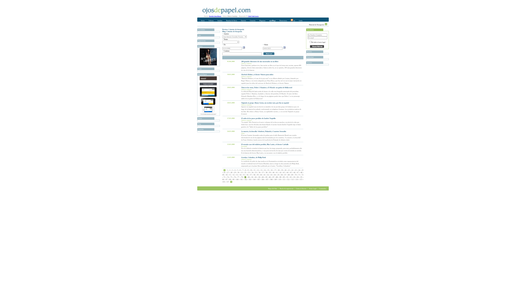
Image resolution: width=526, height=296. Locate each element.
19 (282, 170)
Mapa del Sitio (272, 188)
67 (285, 175)
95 (301, 177)
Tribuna (211, 20)
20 (285, 170)
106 (262, 179)
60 (261, 175)
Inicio (203, 20)
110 (279, 179)
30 (238, 172)
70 (296, 175)
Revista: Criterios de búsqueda (233, 29)
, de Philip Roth (253, 157)
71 (299, 175)
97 (226, 179)
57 (251, 175)
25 (302, 170)
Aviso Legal (313, 188)
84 (263, 177)
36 (259, 172)
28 (231, 172)
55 (244, 175)
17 (275, 170)
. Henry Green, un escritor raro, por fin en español (265, 103)
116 (223, 182)
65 (278, 175)
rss (294, 20)
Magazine (262, 20)
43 (284, 172)
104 (254, 179)
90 (284, 177)
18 (278, 170)
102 (246, 179)
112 (288, 179)
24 (299, 170)
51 (230, 175)
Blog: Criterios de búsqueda (232, 31)
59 (257, 175)
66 (282, 175)
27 (228, 172)
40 (273, 172)
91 (287, 177)
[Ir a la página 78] (224, 170)
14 (265, 170)
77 (238, 177)
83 (259, 177)
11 (254, 170)
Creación (252, 20)
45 (291, 172)
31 (242, 172)
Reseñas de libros (231, 20)
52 (233, 175)
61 (264, 175)
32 (245, 172)
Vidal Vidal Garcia (253, 16)
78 (242, 177)
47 (298, 172)
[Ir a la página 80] (231, 182)
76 (235, 177)
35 (256, 172)
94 (298, 177)
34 (252, 172)
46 (294, 172)
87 (273, 177)
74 (228, 177)
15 (268, 170)
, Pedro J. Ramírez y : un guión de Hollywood (266, 88)
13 (261, 170)
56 (247, 175)
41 (277, 172)
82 (256, 177)
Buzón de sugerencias (286, 188)
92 (291, 177)
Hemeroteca (283, 20)
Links (300, 20)
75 (231, 177)
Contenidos (322, 188)
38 (266, 172)
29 (235, 172)
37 (263, 172)
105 (258, 179)
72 (302, 175)
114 (296, 179)
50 (226, 175)
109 (275, 179)
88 (277, 177)
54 (240, 175)
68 (289, 175)
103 (250, 179)
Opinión (243, 20)
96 (223, 179)
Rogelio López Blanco (215, 16)
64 (275, 175)
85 (266, 177)
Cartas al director (301, 188)
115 (301, 179)
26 (224, 172)
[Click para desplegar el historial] (326, 24)
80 (249, 177)
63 (271, 175)
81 (252, 177)
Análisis (219, 20)
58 (254, 175)
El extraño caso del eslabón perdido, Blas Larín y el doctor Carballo (264, 144)
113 (292, 179)
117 (228, 182)
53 (237, 175)
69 (292, 175)
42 (280, 172)
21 (289, 170)
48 (301, 172)
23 (296, 170)
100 (237, 179)
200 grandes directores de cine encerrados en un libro (259, 61)
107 (267, 179)
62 (268, 175)
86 (270, 177)
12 (258, 170)
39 (270, 172)
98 (230, 179)
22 (292, 170)
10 (251, 170)
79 (245, 177)
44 (287, 172)
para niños (257, 75)
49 (223, 175)
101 (241, 179)
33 (249, 172)
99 (233, 179)
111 (284, 179)
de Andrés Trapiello (258, 118)
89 (280, 177)
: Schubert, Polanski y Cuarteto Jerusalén (263, 131)
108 (271, 179)
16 (271, 170)
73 (224, 177)
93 (294, 177)
